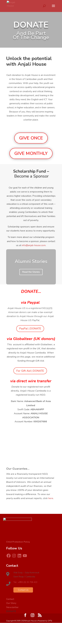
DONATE (11, 611)
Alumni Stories (31, 261)
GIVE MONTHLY (31, 153)
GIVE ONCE (31, 138)
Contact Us (23, 590)
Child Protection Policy (18, 541)
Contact (10, 599)
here (50, 498)
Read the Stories (31, 272)
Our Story (11, 603)
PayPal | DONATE (30, 328)
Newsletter (12, 607)
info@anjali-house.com (34, 245)
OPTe (50, 621)
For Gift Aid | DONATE (30, 371)
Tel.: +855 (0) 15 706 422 (25, 582)
